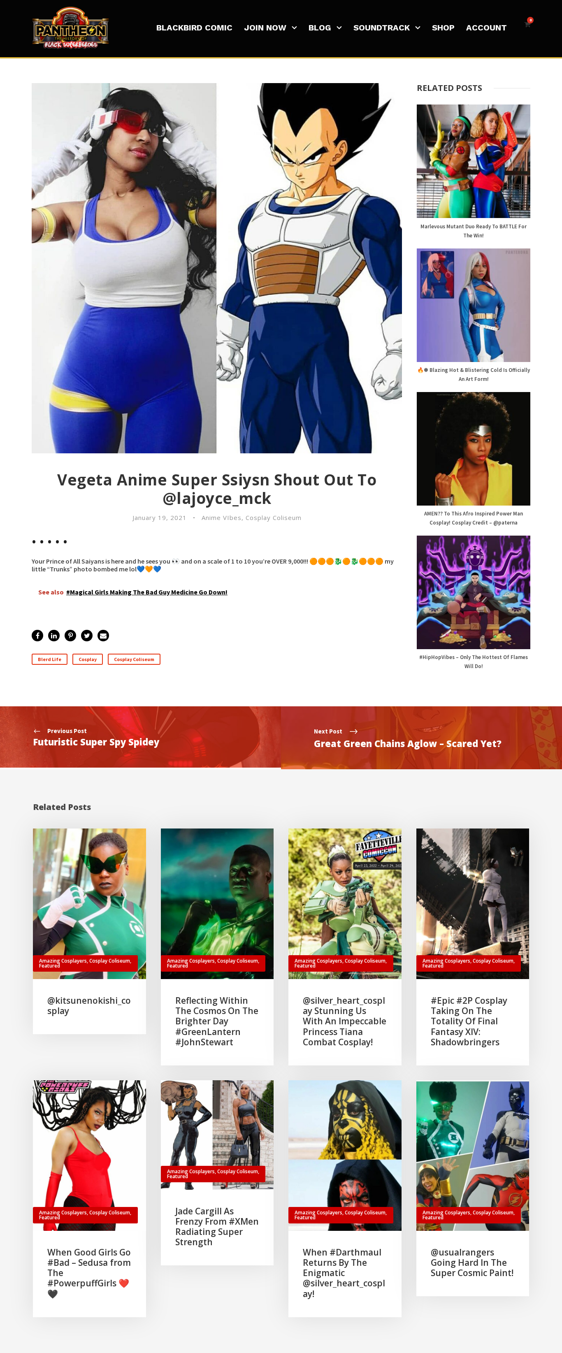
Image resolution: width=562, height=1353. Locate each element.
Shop (443, 27)
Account (486, 27)
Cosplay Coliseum (274, 517)
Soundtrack (381, 27)
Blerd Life (49, 659)
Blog (320, 27)
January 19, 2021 (159, 517)
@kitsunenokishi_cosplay (89, 1005)
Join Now (265, 27)
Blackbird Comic (194, 27)
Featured (49, 965)
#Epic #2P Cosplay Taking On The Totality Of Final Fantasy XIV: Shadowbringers (469, 1021)
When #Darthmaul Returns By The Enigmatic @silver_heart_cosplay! (344, 1273)
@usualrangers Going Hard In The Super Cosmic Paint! (472, 1262)
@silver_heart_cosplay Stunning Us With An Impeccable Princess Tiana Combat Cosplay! (344, 1021)
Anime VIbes (222, 517)
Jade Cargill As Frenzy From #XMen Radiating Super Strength (217, 1226)
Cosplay (88, 659)
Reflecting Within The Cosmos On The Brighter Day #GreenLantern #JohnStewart (216, 1021)
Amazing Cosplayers (63, 960)
